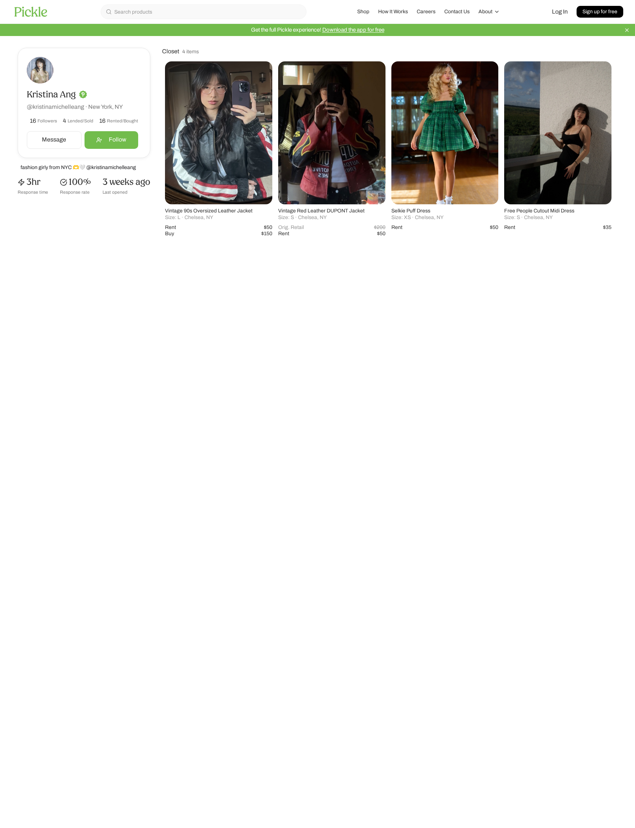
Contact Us (457, 11)
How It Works (393, 11)
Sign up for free (599, 11)
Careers (426, 11)
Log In (560, 11)
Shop (363, 11)
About (485, 11)
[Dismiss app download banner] (627, 30)
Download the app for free (353, 30)
